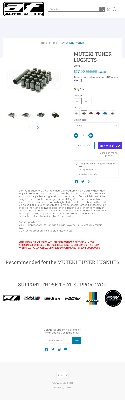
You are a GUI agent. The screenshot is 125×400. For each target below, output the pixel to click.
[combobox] (74, 9)
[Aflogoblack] (11, 298)
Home (44, 42)
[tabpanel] (63, 218)
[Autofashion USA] (23, 9)
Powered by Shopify (62, 387)
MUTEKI (77, 66)
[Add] (90, 135)
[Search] (102, 9)
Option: (80, 120)
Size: (78, 96)
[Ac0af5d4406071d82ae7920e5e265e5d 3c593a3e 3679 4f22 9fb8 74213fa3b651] (52, 298)
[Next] (38, 127)
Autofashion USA (59, 383)
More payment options (108, 154)
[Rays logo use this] (72, 298)
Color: (78, 108)
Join (76, 340)
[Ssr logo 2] (32, 298)
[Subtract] (76, 135)
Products (54, 42)
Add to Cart (84, 145)
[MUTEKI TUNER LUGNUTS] (12, 114)
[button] (108, 9)
